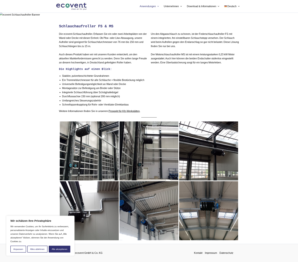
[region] (40, 236)
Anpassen (18, 249)
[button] (157, 6)
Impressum (211, 253)
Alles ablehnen (37, 249)
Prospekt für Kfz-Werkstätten (124, 111)
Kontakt (198, 253)
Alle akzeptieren (59, 249)
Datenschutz (226, 253)
